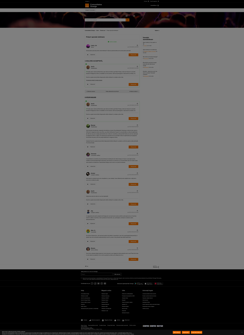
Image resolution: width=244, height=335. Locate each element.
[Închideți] (242, 332)
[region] (122, 332)
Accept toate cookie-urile (196, 332)
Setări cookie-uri (176, 332)
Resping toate (186, 332)
